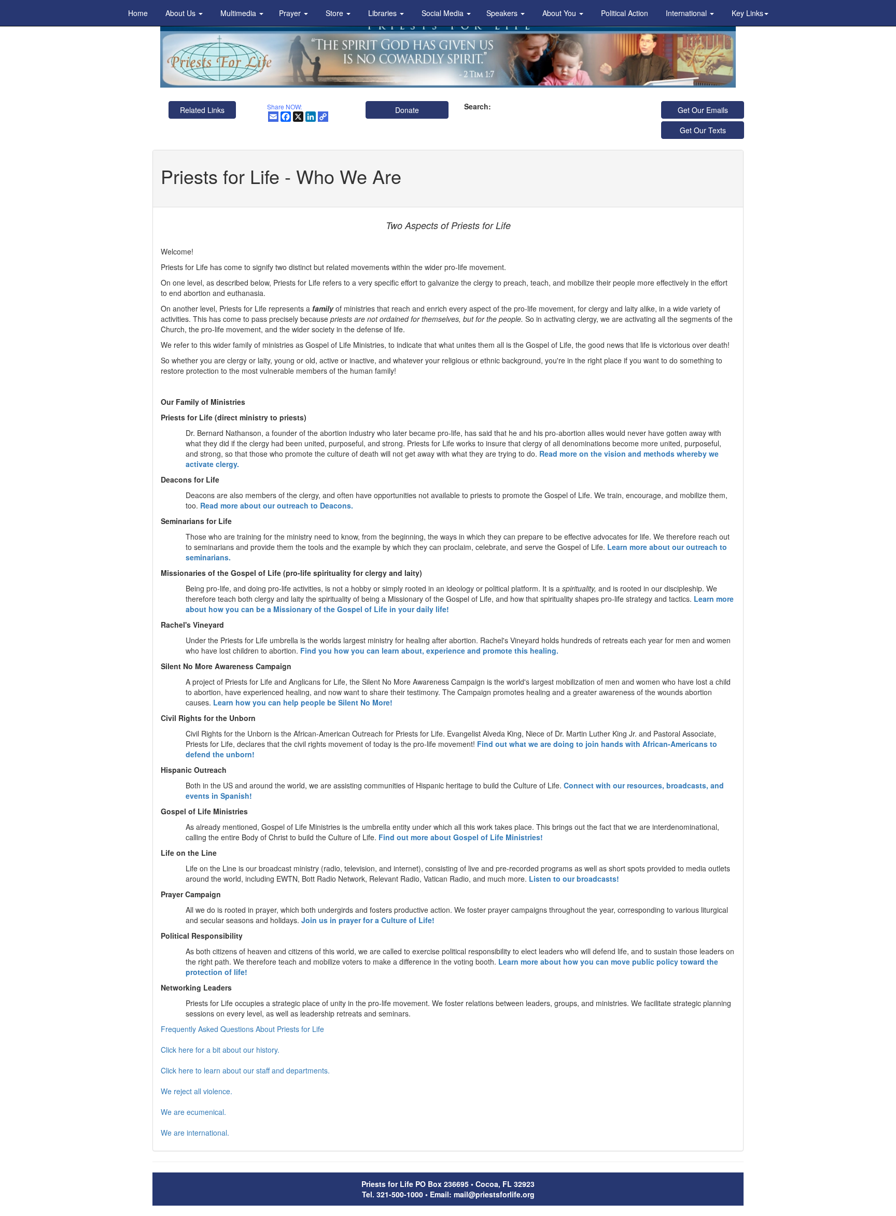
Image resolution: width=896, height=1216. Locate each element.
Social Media (444, 13)
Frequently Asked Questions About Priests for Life (242, 1029)
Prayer (291, 13)
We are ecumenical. (193, 1112)
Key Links (747, 13)
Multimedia (239, 13)
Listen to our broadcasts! (574, 878)
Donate (407, 110)
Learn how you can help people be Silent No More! (303, 702)
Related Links (202, 110)
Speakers (503, 13)
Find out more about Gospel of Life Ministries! (461, 837)
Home (138, 13)
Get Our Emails (703, 110)
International (687, 13)
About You (560, 13)
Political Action (624, 13)
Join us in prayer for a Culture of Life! (368, 920)
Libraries (383, 13)
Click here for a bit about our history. (220, 1049)
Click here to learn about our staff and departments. (245, 1070)
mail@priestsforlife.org (494, 1194)
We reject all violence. (196, 1091)
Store (335, 13)
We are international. (195, 1132)
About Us (181, 13)
